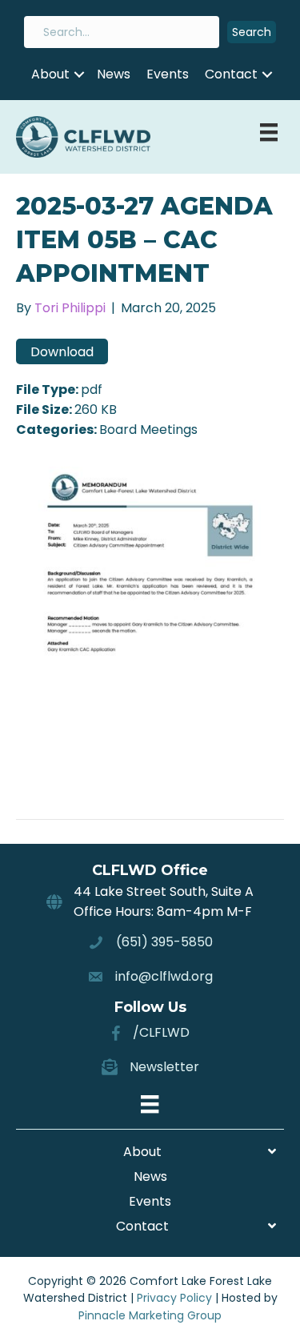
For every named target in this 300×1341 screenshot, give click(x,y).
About (50, 74)
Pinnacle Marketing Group (150, 1315)
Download (62, 352)
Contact (231, 74)
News (113, 74)
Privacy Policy (174, 1298)
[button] (251, 32)
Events (167, 74)
